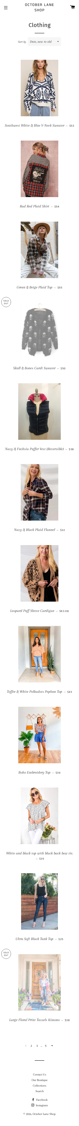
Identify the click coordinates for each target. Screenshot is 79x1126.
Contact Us (39, 1074)
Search (39, 1091)
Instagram (41, 1105)
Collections (39, 1085)
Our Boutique (40, 1080)
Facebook (41, 1099)
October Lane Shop (39, 7)
